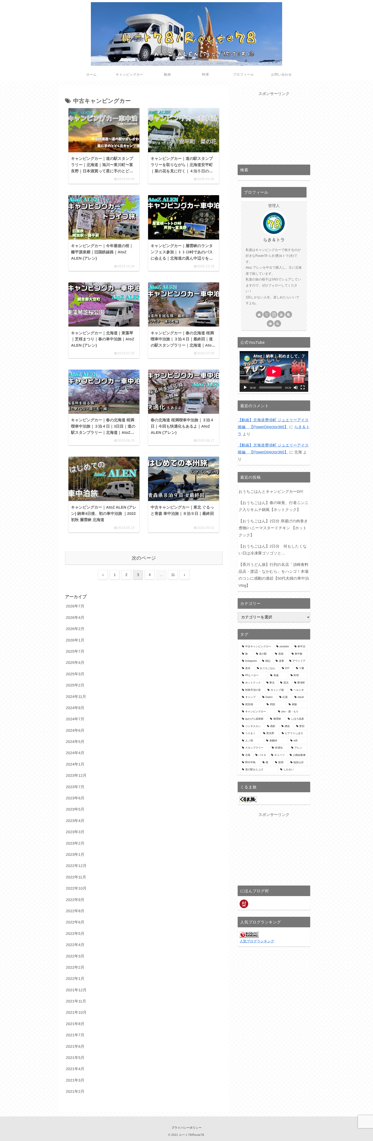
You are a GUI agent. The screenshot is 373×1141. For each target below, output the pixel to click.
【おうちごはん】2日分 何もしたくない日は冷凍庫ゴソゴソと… (273, 549)
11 (173, 575)
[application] (274, 371)
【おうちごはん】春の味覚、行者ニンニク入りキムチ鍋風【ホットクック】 (273, 506)
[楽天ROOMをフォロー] (288, 314)
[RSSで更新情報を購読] (277, 323)
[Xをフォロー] (266, 314)
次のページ (144, 558)
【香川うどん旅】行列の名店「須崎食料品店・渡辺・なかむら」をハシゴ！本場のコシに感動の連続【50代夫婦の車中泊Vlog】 (274, 575)
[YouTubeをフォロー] (281, 314)
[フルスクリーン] (302, 387)
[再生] (245, 387)
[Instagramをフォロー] (273, 314)
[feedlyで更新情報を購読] (270, 323)
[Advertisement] (274, 127)
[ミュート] (296, 387)
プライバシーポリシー (186, 1127)
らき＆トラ (274, 239)
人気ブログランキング (257, 941)
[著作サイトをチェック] (259, 314)
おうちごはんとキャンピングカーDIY (271, 491)
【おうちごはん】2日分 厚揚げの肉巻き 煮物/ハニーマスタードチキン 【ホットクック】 (273, 528)
